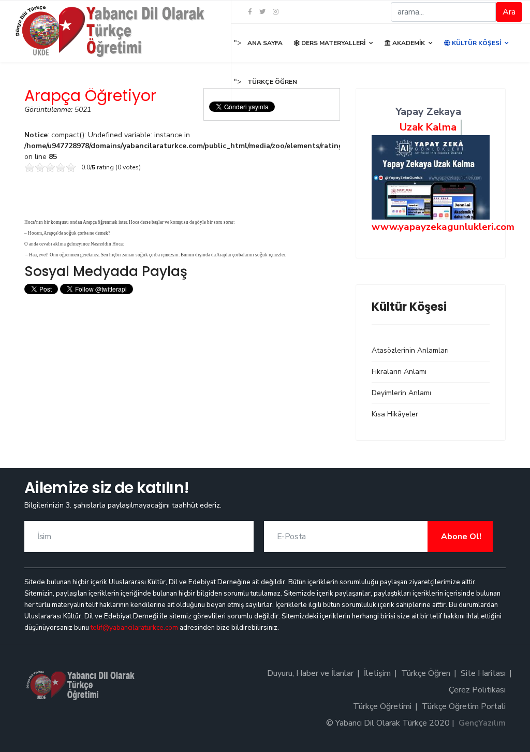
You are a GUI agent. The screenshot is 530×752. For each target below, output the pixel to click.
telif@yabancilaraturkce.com (134, 627)
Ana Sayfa (265, 43)
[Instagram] (275, 12)
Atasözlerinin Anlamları (410, 350)
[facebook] (250, 12)
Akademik (408, 43)
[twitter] (262, 12)
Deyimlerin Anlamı (401, 393)
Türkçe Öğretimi (382, 706)
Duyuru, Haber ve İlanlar (310, 673)
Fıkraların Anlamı (399, 372)
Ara (509, 12)
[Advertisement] (182, 369)
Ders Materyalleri (332, 43)
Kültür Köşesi (475, 43)
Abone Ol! (460, 536)
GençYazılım (482, 723)
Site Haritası (483, 673)
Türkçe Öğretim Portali (464, 706)
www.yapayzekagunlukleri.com (443, 227)
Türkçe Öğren (272, 82)
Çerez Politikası (477, 690)
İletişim (377, 673)
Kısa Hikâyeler (395, 414)
